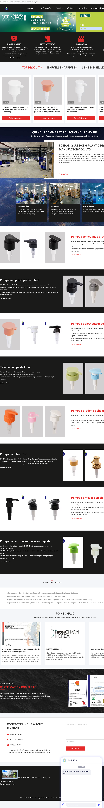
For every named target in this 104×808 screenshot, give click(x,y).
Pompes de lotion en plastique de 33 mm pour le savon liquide (20, 370)
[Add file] (63, 805)
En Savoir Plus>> (64, 172)
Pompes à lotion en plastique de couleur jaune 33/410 (17, 372)
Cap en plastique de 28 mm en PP (14, 105)
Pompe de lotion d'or (13, 452)
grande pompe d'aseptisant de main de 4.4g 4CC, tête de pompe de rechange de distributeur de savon (26, 545)
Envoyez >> (75, 747)
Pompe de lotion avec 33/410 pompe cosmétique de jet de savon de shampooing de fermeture (27, 376)
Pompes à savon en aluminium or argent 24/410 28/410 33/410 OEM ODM (24, 462)
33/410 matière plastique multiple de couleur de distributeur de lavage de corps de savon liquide (29, 550)
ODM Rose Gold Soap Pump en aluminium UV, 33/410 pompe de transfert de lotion (26, 460)
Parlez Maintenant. (15, 116)
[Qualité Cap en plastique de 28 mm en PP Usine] (15, 89)
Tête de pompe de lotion (15, 365)
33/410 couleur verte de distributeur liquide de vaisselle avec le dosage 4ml (24, 283)
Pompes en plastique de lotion (19, 278)
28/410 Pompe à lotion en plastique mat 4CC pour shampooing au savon (48, 107)
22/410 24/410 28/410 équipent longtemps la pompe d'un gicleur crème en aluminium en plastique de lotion (29, 292)
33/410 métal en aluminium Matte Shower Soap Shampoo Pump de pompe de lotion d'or (28, 457)
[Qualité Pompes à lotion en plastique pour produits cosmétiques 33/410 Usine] (10, 246)
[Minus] (99, 760)
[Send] (99, 805)
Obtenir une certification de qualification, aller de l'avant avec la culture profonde (21, 649)
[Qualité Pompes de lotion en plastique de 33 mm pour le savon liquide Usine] (73, 376)
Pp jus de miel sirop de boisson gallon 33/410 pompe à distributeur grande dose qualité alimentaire (28, 287)
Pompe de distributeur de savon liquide (25, 539)
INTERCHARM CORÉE (54, 647)
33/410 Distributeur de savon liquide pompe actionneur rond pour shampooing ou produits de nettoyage (26, 555)
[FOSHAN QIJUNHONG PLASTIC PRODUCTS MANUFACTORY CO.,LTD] (6, 8)
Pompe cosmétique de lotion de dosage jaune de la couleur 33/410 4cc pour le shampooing (80, 108)
